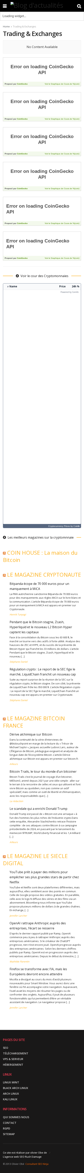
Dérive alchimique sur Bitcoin (31, 734)
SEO (5, 1048)
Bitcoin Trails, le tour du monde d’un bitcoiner (43, 771)
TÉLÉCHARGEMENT (15, 1053)
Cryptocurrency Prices (59, 526)
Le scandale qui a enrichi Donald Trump (38, 808)
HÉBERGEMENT (13, 1064)
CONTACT (9, 1123)
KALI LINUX (10, 1099)
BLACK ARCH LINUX (15, 1088)
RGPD (6, 1128)
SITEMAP (9, 1134)
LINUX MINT (11, 1082)
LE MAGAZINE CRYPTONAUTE (44, 574)
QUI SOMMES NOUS (16, 1117)
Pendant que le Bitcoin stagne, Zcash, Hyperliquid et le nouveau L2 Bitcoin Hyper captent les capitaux (41, 627)
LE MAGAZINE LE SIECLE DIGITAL (35, 859)
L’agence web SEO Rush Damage (22, 1156)
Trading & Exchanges (24, 26)
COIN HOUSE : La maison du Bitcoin (40, 556)
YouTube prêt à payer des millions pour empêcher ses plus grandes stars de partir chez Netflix (44, 877)
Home (6, 26)
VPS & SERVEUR (13, 1059)
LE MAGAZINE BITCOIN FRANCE (34, 722)
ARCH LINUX (11, 1093)
